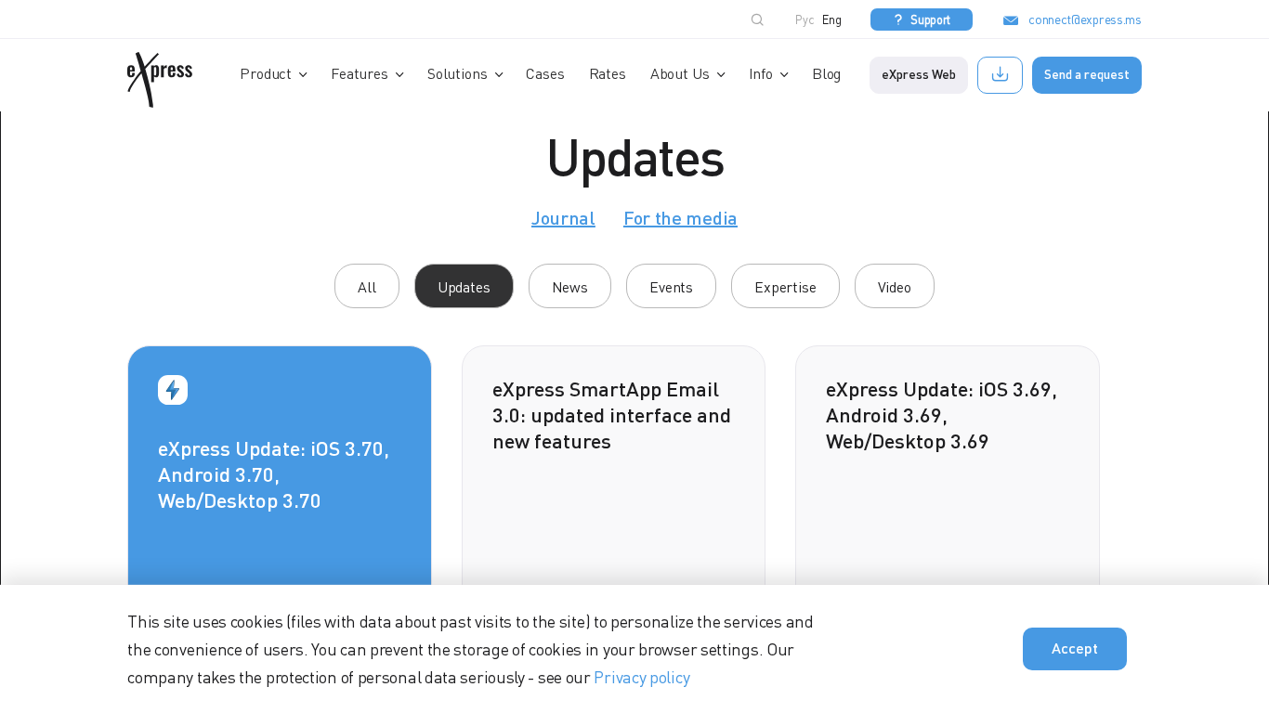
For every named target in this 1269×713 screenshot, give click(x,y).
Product (266, 73)
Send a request (1087, 74)
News (570, 287)
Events (671, 287)
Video (894, 287)
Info (761, 73)
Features (359, 73)
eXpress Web (919, 74)
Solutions (457, 73)
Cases (545, 73)
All (367, 287)
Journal (563, 217)
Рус (805, 19)
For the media (680, 217)
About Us (680, 73)
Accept (1075, 647)
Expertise (785, 287)
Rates (607, 73)
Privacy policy (641, 677)
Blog (826, 73)
